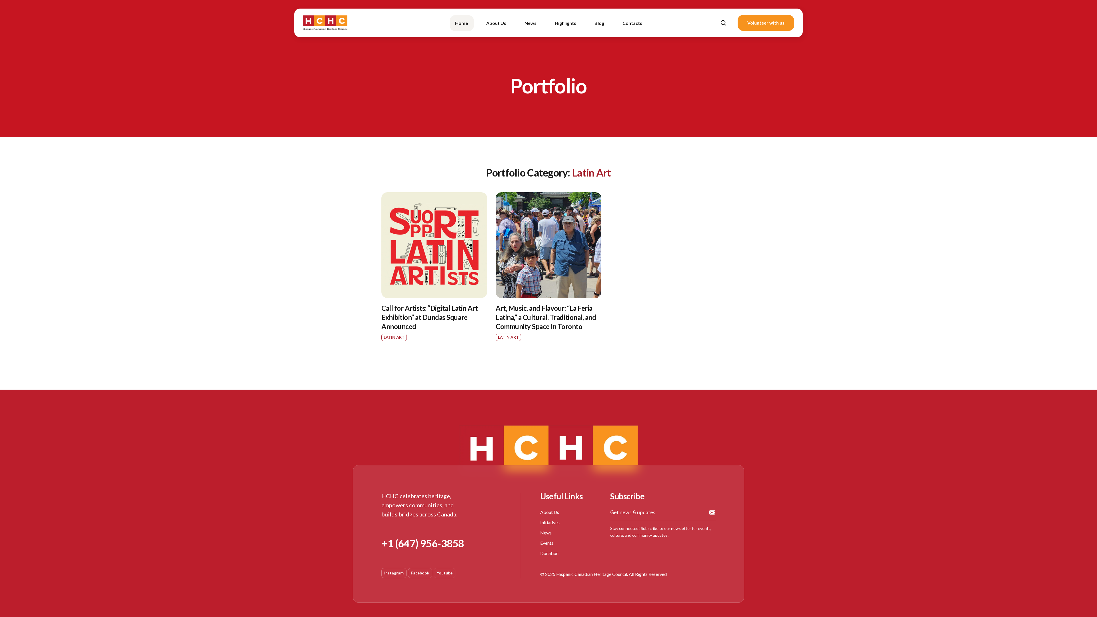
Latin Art (394, 337)
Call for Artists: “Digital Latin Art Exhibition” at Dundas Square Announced (429, 317)
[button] (723, 23)
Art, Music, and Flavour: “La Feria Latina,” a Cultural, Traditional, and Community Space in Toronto (546, 317)
